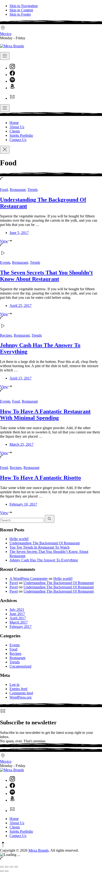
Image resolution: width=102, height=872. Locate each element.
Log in (14, 685)
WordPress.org (20, 697)
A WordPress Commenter (28, 579)
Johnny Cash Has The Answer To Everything (43, 560)
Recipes (6, 335)
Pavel (13, 583)
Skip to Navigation (23, 6)
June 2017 (17, 614)
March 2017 (18, 622)
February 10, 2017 (23, 504)
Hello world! (19, 539)
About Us (16, 127)
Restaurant (18, 190)
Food (4, 190)
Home (14, 123)
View (4, 241)
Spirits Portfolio (21, 135)
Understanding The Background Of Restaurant (44, 543)
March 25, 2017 (21, 444)
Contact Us (17, 140)
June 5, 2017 (19, 233)
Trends (33, 190)
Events (5, 262)
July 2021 (16, 610)
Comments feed (21, 693)
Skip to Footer (20, 14)
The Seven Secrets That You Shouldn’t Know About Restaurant (46, 275)
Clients (14, 131)
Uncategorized (20, 666)
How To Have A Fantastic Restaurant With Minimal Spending (45, 414)
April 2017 (17, 618)
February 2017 (20, 627)
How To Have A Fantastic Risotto (40, 478)
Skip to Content (21, 10)
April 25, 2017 (20, 306)
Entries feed (18, 689)
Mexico (5, 34)
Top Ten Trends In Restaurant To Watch (39, 547)
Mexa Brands (38, 850)
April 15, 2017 (20, 378)
